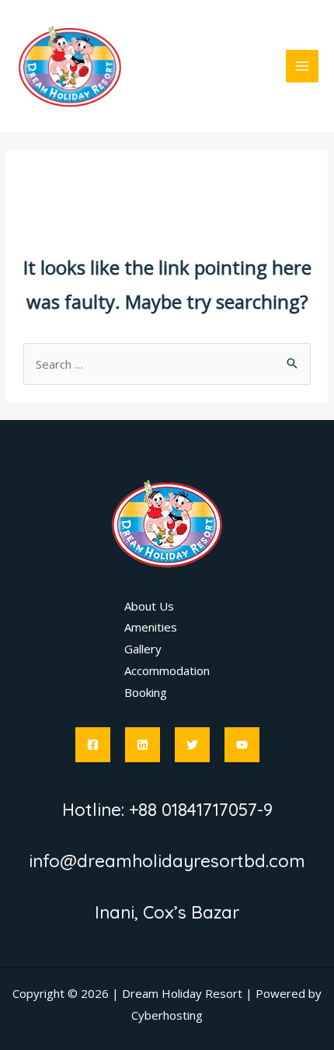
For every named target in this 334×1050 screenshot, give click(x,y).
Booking (145, 692)
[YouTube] (241, 744)
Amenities (150, 627)
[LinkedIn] (142, 744)
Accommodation (167, 670)
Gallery (143, 648)
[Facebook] (92, 744)
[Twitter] (192, 744)
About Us (149, 606)
